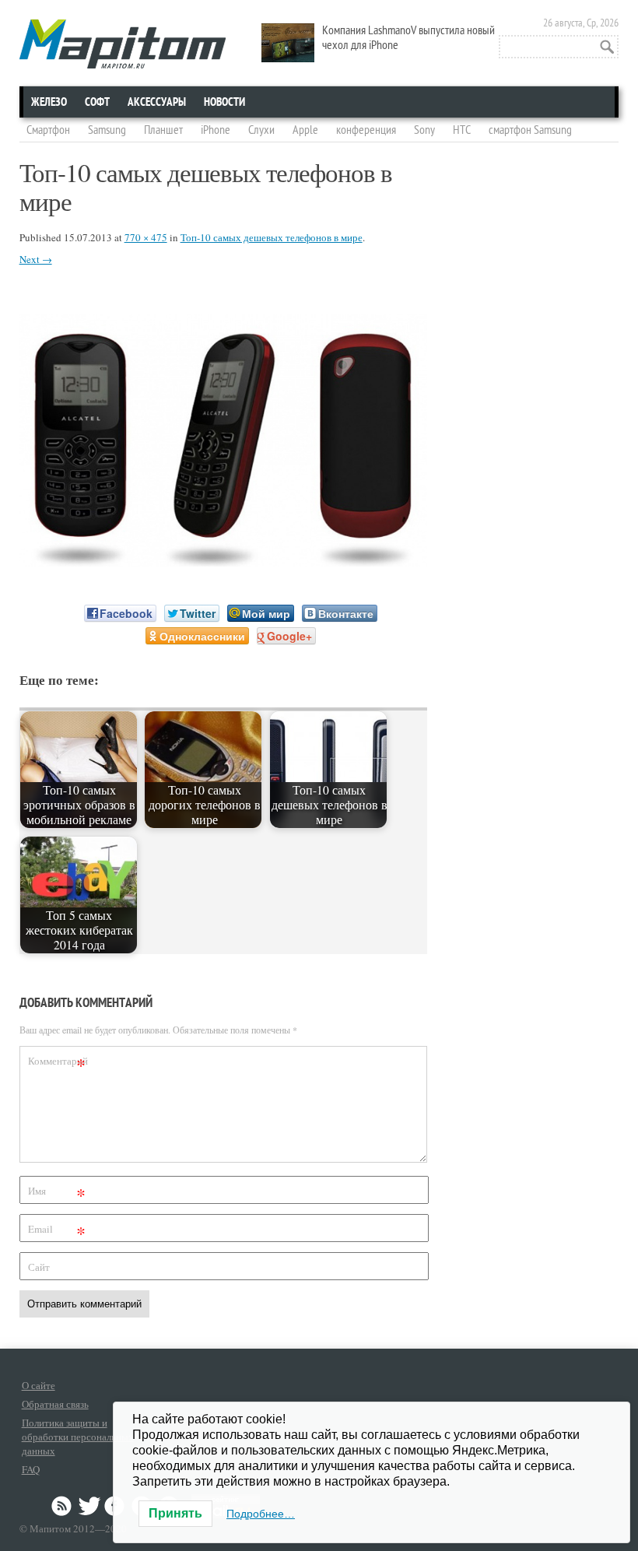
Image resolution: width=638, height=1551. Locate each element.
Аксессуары (157, 102)
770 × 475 (145, 237)
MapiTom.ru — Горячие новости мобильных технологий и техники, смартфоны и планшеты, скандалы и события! (122, 43)
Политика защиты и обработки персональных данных (78, 1437)
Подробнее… (260, 1513)
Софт (97, 102)
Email (57, 1231)
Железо (49, 102)
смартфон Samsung (530, 130)
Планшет (163, 130)
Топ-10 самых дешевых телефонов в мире (272, 237)
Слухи (261, 130)
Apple (305, 130)
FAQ (31, 1469)
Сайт (39, 1267)
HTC (462, 130)
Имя (57, 1193)
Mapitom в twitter (89, 1506)
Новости (224, 102)
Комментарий (58, 1063)
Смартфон (48, 130)
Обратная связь (55, 1404)
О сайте (38, 1385)
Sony (424, 130)
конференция (366, 130)
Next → (35, 259)
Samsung (107, 130)
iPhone (215, 130)
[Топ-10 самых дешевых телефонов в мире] (223, 561)
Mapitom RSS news (63, 1506)
